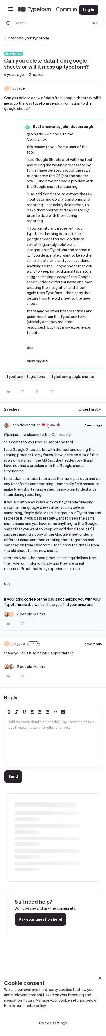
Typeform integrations (25, 376)
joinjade (18, 88)
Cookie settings (53, 1023)
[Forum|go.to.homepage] (44, 10)
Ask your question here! (40, 919)
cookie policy (34, 1006)
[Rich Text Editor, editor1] (53, 742)
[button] (11, 11)
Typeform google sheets (72, 376)
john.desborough (26, 425)
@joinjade (35, 134)
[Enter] (8, 23)
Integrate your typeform (28, 38)
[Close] (99, 978)
